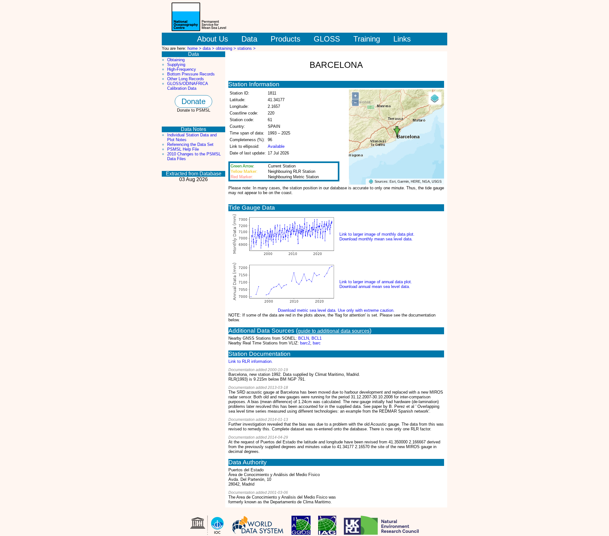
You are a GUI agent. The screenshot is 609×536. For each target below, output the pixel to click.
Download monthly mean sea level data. (376, 239)
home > (195, 48)
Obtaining (176, 59)
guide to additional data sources (334, 331)
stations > (246, 48)
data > (209, 48)
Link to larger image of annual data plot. (375, 281)
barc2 (305, 343)
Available (276, 146)
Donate (193, 101)
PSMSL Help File (183, 149)
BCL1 (316, 338)
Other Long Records (185, 78)
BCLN (303, 338)
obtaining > (226, 48)
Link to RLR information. (250, 361)
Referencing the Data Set (190, 144)
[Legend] (435, 98)
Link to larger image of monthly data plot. (377, 234)
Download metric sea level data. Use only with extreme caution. (336, 310)
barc (317, 343)
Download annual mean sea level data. (374, 286)
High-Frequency (181, 69)
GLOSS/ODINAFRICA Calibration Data (187, 86)
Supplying (176, 64)
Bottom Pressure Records (191, 74)
